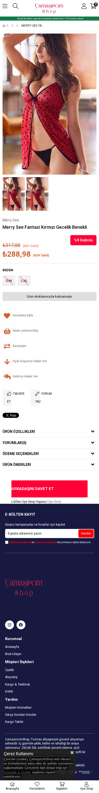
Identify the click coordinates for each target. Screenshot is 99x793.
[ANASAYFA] (7, 26)
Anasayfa (12, 647)
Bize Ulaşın (13, 654)
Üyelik (9, 670)
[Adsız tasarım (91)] (34, 587)
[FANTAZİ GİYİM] (17, 26)
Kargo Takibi (14, 722)
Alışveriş (11, 677)
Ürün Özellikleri (19, 432)
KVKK (9, 691)
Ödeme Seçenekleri (21, 454)
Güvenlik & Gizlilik (17, 772)
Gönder (86, 533)
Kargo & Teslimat (17, 684)
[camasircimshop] (9, 624)
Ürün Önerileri (17, 465)
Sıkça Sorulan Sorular (20, 714)
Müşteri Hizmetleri (18, 707)
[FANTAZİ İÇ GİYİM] (12, 26)
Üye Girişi (54, 502)
